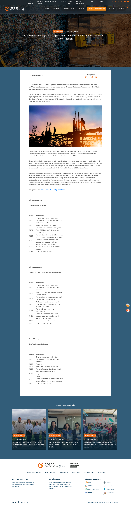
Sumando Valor (111, 486)
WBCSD (108, 482)
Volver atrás (37, 76)
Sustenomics (110, 489)
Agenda (102, 1)
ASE (89, 482)
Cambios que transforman (108, 494)
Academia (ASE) (89, 472)
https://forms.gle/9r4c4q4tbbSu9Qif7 (53, 190)
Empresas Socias (68, 8)
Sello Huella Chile (93, 489)
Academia (93, 1)
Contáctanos (101, 472)
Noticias (111, 8)
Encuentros (63, 1)
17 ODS (90, 486)
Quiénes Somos (63, 472)
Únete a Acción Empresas (96, 8)
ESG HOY (91, 492)
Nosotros (56, 8)
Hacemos (81, 8)
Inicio (47, 8)
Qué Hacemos (76, 472)
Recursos (121, 8)
